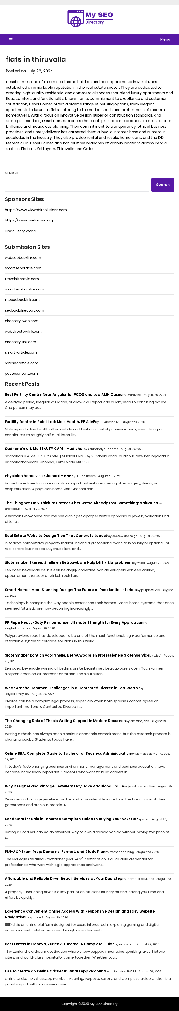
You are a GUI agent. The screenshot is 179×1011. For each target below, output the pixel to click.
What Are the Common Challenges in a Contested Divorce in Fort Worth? (72, 688)
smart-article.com (21, 352)
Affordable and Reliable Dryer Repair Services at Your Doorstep (63, 878)
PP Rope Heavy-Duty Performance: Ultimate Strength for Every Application (74, 622)
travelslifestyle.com (22, 278)
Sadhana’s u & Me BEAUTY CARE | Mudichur (44, 448)
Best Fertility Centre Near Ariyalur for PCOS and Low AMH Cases (63, 394)
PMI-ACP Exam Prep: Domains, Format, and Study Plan (55, 851)
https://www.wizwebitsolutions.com (36, 209)
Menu (165, 39)
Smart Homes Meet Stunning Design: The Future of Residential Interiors (71, 589)
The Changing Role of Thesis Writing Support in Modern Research (65, 720)
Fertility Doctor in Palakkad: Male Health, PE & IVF (50, 421)
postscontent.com (21, 373)
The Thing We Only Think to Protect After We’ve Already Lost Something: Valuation (81, 503)
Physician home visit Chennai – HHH (38, 475)
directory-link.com (20, 341)
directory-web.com (21, 320)
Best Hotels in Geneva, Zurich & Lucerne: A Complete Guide (60, 944)
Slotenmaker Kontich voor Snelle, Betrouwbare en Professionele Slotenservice (77, 655)
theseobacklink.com (22, 299)
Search (11, 172)
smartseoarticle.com (23, 268)
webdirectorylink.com (23, 331)
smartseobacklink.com (24, 289)
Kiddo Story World (20, 230)
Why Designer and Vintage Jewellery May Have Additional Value (64, 786)
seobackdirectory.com (24, 310)
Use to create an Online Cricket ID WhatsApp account (55, 971)
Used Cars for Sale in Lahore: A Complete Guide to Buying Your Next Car (71, 818)
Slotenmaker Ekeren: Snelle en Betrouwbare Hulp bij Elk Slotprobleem (69, 562)
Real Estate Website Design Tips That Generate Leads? (56, 535)
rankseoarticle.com (21, 363)
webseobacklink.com (23, 257)
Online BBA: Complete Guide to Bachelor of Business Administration (68, 753)
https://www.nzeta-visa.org (29, 220)
